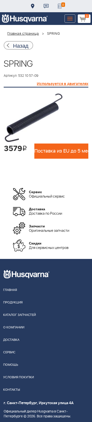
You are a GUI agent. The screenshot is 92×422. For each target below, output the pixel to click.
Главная (10, 290)
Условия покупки (18, 377)
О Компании (13, 327)
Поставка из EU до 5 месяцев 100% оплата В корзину (61, 151)
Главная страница (23, 33)
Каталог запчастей (19, 315)
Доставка (32, 6)
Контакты (46, 6)
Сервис (9, 352)
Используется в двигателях (62, 84)
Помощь (10, 365)
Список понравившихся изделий (59, 6)
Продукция (13, 302)
